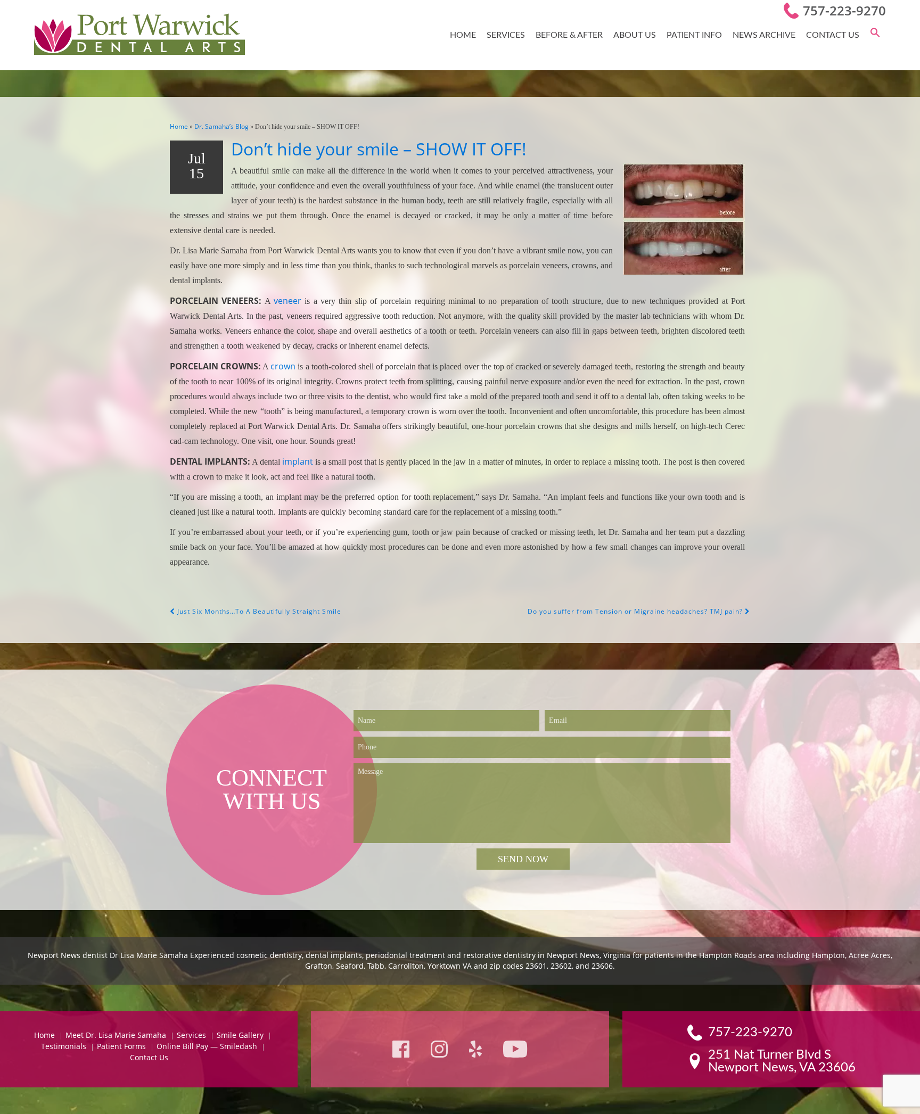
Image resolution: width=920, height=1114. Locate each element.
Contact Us (832, 35)
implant (297, 461)
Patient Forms (121, 1046)
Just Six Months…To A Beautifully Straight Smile (258, 611)
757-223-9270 (844, 10)
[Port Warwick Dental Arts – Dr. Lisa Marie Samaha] (139, 35)
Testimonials (63, 1046)
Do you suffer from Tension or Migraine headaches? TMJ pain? (636, 611)
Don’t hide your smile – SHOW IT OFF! (379, 148)
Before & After (569, 35)
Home (463, 35)
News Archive (764, 35)
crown (282, 366)
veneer (287, 301)
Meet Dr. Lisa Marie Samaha (115, 1035)
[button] (875, 35)
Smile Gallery (240, 1035)
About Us (634, 35)
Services (506, 35)
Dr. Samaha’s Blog (221, 126)
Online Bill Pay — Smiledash (207, 1046)
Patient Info (694, 35)
